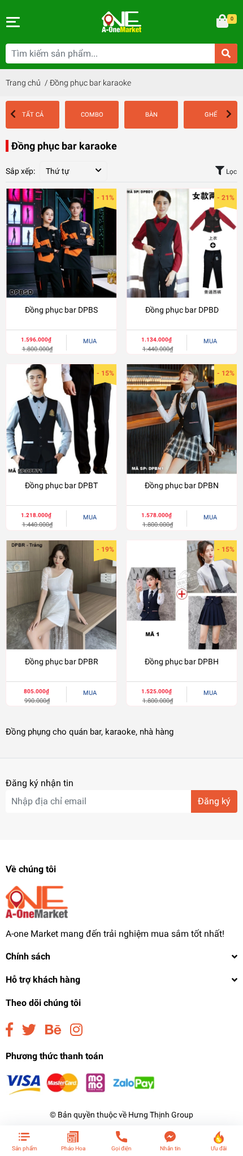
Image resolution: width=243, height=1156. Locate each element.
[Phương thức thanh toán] (80, 1083)
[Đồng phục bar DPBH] (182, 595)
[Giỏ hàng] (223, 22)
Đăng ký (214, 801)
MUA (90, 341)
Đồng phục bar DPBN (182, 485)
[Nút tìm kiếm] (226, 53)
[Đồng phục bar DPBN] (182, 419)
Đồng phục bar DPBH (182, 661)
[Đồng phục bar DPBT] (61, 419)
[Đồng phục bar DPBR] (61, 595)
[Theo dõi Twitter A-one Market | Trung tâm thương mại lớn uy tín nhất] (29, 1030)
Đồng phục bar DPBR (61, 661)
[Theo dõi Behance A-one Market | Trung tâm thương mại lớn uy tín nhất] (53, 1030)
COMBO (92, 114)
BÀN (151, 114)
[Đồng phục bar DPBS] (61, 244)
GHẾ (211, 114)
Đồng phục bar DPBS (61, 309)
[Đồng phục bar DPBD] (182, 244)
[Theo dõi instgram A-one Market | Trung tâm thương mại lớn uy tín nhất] (76, 1030)
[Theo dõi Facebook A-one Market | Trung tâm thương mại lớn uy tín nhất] (9, 1030)
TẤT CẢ (33, 114)
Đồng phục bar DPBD (182, 309)
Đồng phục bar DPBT (61, 485)
